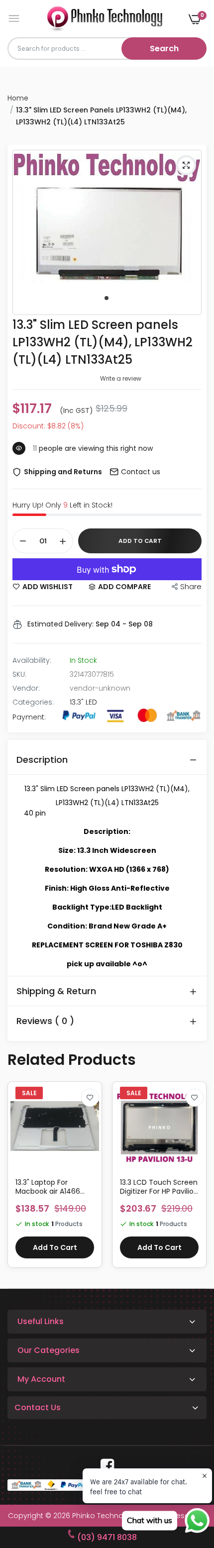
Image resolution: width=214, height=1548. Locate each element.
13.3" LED (83, 702)
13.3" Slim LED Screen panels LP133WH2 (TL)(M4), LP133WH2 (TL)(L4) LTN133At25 (102, 342)
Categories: (33, 702)
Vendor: (26, 688)
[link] (90, 1098)
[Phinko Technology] (104, 18)
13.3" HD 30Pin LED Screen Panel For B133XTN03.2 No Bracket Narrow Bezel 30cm (156, 1187)
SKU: (19, 674)
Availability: (31, 660)
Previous (19, 1179)
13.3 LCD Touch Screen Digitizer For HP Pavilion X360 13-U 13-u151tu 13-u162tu (54, 1187)
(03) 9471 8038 (107, 1537)
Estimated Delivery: (60, 624)
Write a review (120, 378)
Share (191, 586)
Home (17, 98)
